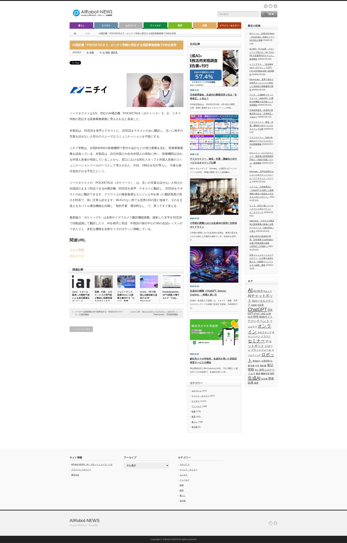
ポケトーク (77, 255)
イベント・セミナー (229, 25)
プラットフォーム (261, 350)
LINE (262, 313)
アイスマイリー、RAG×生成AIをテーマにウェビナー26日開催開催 (261, 140)
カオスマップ (264, 332)
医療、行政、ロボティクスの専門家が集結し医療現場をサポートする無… (103, 298)
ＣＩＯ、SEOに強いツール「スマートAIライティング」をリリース (261, 209)
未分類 (195, 427)
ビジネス (106, 25)
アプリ (252, 321)
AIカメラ (267, 291)
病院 (108, 52)
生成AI (254, 378)
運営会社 (75, 475)
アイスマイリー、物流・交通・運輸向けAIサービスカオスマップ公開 (261, 125)
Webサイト (266, 316)
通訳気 (114, 52)
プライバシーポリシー (81, 470)
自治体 (264, 379)
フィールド (155, 25)
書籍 (258, 373)
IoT (258, 313)
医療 (205, 25)
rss (266, 6)
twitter (271, 6)
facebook (275, 6)
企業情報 (265, 361)
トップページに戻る (81, 329)
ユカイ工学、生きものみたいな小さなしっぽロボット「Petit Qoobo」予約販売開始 (154, 313)
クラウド (265, 336)
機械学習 (265, 373)
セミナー (256, 340)
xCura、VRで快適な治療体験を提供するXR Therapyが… (148, 296)
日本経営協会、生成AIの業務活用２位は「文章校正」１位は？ (261, 113)
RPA (256, 316)
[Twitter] (271, 523)
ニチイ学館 (77, 249)
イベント (262, 321)
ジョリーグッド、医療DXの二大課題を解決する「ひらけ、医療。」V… (126, 298)
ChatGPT (257, 309)
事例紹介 (257, 361)
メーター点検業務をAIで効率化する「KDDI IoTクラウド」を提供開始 (99, 313)
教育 (180, 25)
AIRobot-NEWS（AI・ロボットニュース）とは (91, 464)
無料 (272, 373)
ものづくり (130, 25)
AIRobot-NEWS (85, 520)
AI (103, 52)
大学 (257, 365)
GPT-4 (252, 313)
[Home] (74, 33)
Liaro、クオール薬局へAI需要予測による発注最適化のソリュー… (80, 296)
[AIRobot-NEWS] (92, 16)
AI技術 (254, 305)
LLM (268, 313)
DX (270, 310)
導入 (257, 370)
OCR (250, 317)
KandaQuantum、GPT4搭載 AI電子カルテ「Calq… (171, 295)
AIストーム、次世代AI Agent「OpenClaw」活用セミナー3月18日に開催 (262, 36)
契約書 (263, 365)
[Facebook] (275, 523)
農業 (256, 383)
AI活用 (260, 305)
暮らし (81, 25)
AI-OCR (258, 291)
